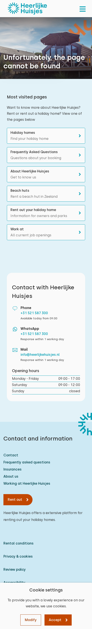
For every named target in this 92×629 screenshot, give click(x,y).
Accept (55, 620)
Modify (31, 620)
